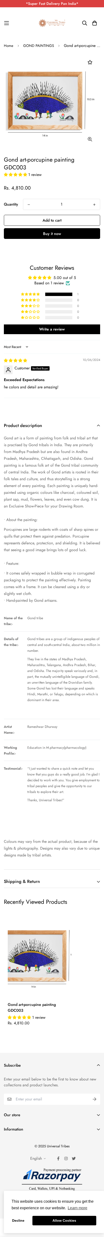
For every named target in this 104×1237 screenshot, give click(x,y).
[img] (15, 360)
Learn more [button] (77, 1208)
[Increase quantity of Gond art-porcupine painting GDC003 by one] (94, 204)
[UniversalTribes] (52, 23)
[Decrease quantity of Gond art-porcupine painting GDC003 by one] (28, 204)
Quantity (11, 204)
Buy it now (52, 233)
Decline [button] (18, 1220)
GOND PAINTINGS (38, 45)
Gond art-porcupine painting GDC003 (32, 1007)
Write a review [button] (52, 329)
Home (8, 45)
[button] (16, 174)
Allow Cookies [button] (64, 1220)
